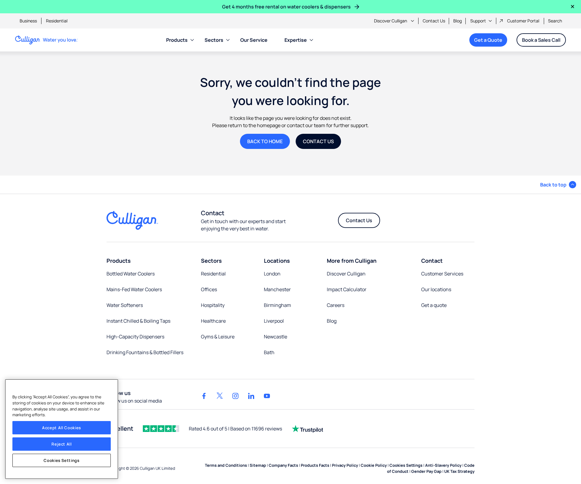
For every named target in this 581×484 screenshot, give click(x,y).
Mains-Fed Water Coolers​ (134, 289)
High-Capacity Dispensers (135, 336)
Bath (269, 352)
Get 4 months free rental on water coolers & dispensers (286, 6)
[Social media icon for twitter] (219, 396)
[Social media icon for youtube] (267, 396)
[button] (558, 184)
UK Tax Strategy (459, 471)
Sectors (214, 40)
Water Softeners (125, 305)
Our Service (254, 40)
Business (28, 21)
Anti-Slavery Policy (443, 465)
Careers (335, 305)
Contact (432, 260)
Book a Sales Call (541, 40)
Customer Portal (523, 21)
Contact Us (434, 21)
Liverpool (274, 321)
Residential (56, 21)
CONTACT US (318, 141)
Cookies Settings (62, 460)
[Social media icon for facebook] (204, 396)
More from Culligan (351, 260)
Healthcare (213, 321)
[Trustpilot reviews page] (307, 429)
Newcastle (275, 336)
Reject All (61, 444)
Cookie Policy (374, 465)
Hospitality (213, 305)
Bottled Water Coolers (131, 273)
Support (478, 21)
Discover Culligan (390, 21)
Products (177, 40)
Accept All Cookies (61, 427)
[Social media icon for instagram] (235, 396)
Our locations (436, 289)
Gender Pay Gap (426, 471)
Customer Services (442, 273)
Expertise (295, 40)
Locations (277, 260)
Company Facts (283, 465)
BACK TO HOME (265, 141)
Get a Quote (488, 40)
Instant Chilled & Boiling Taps (138, 321)
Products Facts (315, 465)
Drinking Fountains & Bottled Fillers (145, 352)
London (272, 273)
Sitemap (258, 465)
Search (555, 21)
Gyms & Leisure (218, 336)
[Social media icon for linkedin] (251, 396)
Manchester (277, 289)
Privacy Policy (345, 465)
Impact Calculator (346, 289)
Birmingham (277, 305)
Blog (457, 21)
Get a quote (434, 305)
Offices (209, 289)
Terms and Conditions (226, 465)
